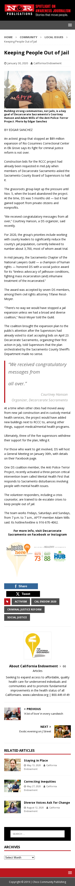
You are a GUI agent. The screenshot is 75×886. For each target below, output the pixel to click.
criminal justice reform (24, 609)
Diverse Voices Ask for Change (47, 802)
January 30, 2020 (18, 63)
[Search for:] (38, 833)
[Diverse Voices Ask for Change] (12, 807)
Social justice (17, 617)
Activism (21, 601)
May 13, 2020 (34, 765)
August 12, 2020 (35, 807)
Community (28, 37)
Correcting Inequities (40, 781)
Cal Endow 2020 (45, 601)
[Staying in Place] (12, 765)
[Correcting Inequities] (12, 786)
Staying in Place (36, 760)
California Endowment (47, 63)
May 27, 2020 (34, 786)
